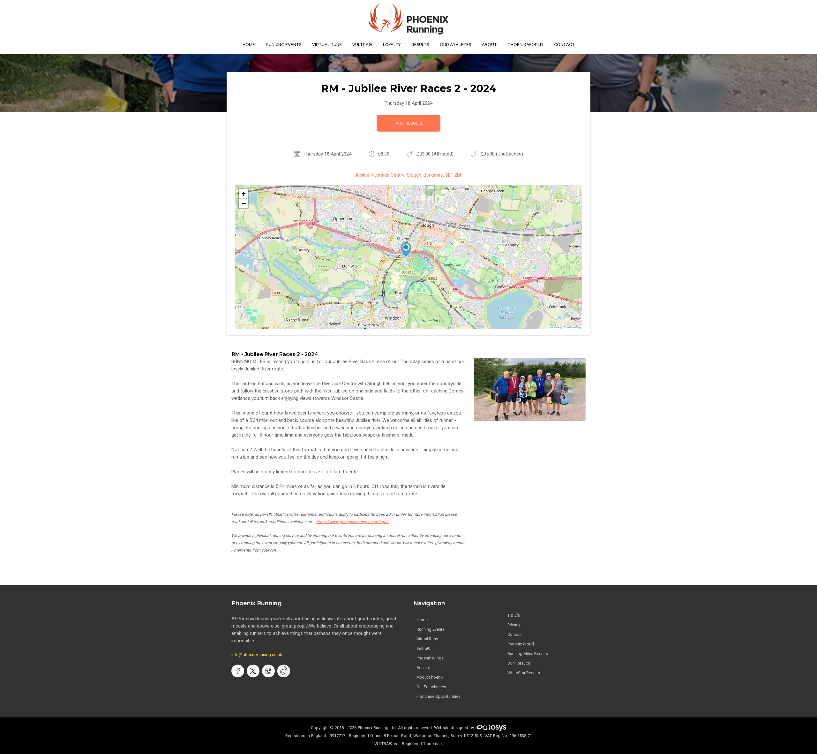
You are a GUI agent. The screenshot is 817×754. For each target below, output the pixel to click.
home (249, 44)
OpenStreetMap (572, 327)
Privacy (513, 624)
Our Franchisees (431, 686)
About (489, 44)
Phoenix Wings (430, 658)
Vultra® (362, 44)
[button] (406, 249)
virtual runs (326, 44)
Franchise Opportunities (438, 696)
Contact (514, 634)
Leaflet (555, 327)
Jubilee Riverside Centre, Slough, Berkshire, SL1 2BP (409, 175)
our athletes (455, 44)
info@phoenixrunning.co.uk (256, 654)
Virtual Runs (427, 638)
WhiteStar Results (523, 672)
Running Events (283, 44)
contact (564, 44)
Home (422, 619)
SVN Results (518, 663)
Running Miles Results (527, 653)
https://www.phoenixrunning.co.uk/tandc (352, 521)
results (420, 44)
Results (423, 667)
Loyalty (392, 44)
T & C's (513, 615)
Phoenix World (525, 44)
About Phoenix (429, 677)
